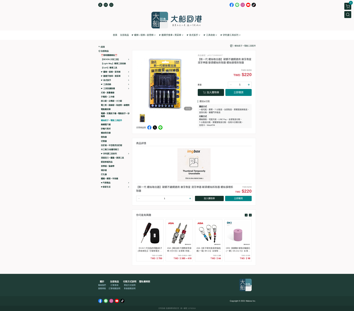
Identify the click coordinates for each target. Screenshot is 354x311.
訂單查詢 (114, 285)
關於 (102, 282)
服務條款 (102, 288)
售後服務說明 (130, 288)
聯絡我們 (102, 285)
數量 (200, 85)
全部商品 (114, 282)
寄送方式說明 (130, 285)
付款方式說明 (129, 282)
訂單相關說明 (114, 288)
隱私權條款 (144, 282)
